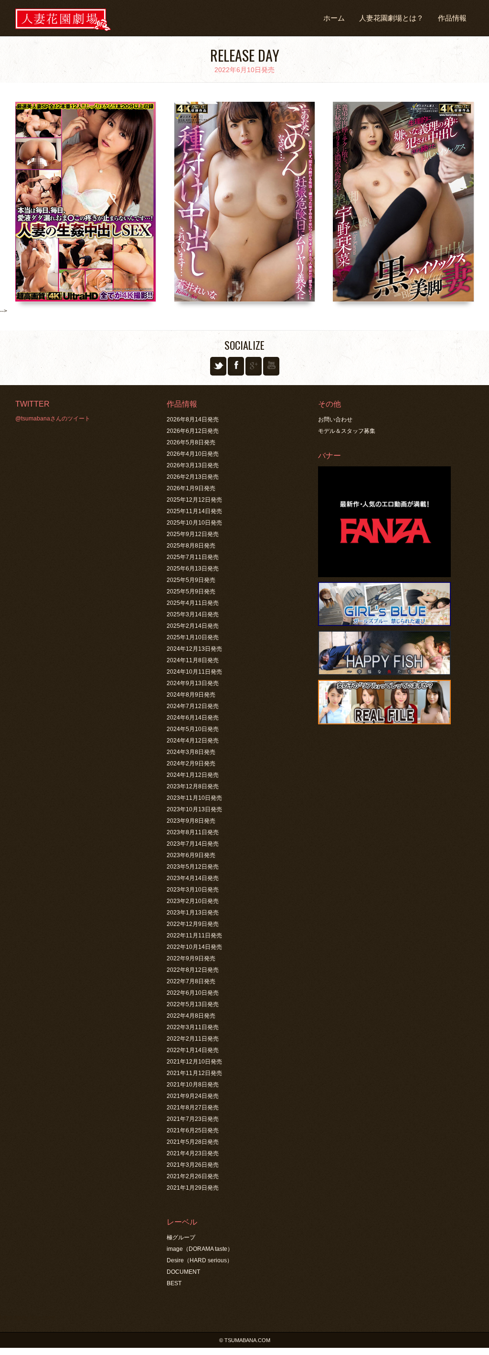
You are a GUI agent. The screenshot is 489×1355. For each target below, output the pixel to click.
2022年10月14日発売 (194, 947)
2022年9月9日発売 (191, 958)
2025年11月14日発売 (194, 511)
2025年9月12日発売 (193, 534)
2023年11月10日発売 (194, 798)
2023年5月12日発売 (193, 866)
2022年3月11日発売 (193, 1027)
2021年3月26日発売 (193, 1164)
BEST (174, 1283)
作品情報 (452, 18)
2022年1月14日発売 (193, 1050)
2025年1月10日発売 (193, 637)
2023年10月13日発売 (194, 809)
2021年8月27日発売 (193, 1107)
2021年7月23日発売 (193, 1119)
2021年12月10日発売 (194, 1061)
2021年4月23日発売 (193, 1153)
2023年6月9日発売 (191, 855)
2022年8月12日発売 (193, 970)
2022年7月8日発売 (191, 981)
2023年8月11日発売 (193, 832)
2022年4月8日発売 (191, 1015)
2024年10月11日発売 (194, 671)
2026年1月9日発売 (191, 488)
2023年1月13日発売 (193, 912)
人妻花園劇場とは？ (391, 18)
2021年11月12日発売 (194, 1073)
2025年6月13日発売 (193, 568)
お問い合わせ (335, 419)
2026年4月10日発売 (193, 454)
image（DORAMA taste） (200, 1249)
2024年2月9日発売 (191, 763)
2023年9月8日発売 (191, 820)
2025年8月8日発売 (191, 545)
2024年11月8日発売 (193, 660)
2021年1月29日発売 (193, 1187)
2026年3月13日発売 (193, 465)
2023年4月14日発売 (193, 878)
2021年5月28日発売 (193, 1142)
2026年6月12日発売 (193, 431)
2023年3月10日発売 (193, 889)
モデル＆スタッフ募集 (346, 431)
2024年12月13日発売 (194, 648)
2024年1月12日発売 (193, 775)
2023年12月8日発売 (193, 786)
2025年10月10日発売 (194, 522)
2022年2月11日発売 (193, 1038)
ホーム (334, 18)
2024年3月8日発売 (191, 752)
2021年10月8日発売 (193, 1084)
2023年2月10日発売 (193, 901)
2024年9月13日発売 (193, 683)
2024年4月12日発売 (193, 740)
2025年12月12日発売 (194, 499)
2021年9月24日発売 (193, 1096)
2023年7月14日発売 (193, 843)
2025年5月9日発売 (191, 580)
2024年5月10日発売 (193, 729)
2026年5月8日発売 (191, 442)
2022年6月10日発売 (193, 992)
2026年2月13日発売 (193, 476)
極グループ (181, 1237)
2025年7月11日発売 (193, 557)
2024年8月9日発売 (191, 694)
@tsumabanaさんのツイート (52, 418)
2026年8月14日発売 (193, 419)
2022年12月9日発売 (193, 924)
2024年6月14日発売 (193, 717)
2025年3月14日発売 (193, 614)
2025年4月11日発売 (193, 603)
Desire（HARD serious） (200, 1260)
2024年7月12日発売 (193, 706)
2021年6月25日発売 (193, 1130)
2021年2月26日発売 (193, 1176)
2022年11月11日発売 (194, 935)
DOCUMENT (183, 1272)
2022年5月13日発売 (193, 1004)
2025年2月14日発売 (193, 626)
